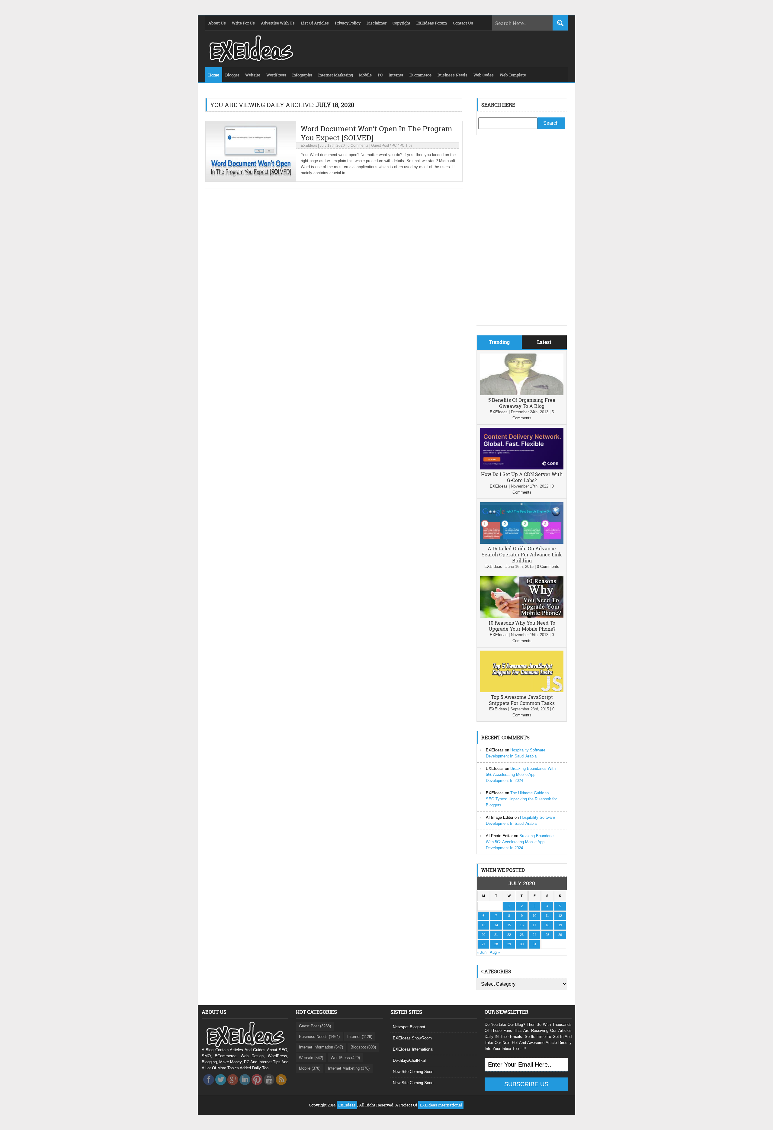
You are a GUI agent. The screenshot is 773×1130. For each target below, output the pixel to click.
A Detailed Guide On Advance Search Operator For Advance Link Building (522, 554)
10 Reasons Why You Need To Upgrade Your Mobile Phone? (522, 625)
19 (560, 925)
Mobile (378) (309, 1068)
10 (534, 915)
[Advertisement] (521, 234)
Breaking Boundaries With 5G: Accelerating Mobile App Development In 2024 (521, 774)
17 (534, 925)
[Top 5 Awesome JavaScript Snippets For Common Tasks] (521, 691)
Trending (499, 342)
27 (483, 944)
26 (560, 934)
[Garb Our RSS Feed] (281, 1086)
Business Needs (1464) (319, 1036)
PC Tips (405, 145)
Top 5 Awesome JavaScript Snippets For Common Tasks (522, 700)
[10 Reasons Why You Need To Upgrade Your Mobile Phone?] (521, 616)
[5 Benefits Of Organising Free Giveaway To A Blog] (521, 394)
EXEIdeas (309, 145)
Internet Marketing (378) (349, 1068)
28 (496, 944)
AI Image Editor (499, 817)
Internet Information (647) (321, 1047)
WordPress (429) (345, 1057)
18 (547, 925)
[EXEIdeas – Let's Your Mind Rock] (250, 61)
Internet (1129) (359, 1036)
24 (534, 934)
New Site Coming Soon (413, 1071)
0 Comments (548, 566)
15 (509, 925)
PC (394, 145)
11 (547, 915)
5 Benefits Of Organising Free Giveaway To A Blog (521, 403)
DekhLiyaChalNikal (409, 1060)
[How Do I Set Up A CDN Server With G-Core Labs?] (521, 468)
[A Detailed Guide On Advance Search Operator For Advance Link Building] (521, 542)
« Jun (481, 952)
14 (496, 925)
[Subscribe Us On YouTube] (269, 1086)
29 (509, 944)
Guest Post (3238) (315, 1026)
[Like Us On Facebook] (209, 1086)
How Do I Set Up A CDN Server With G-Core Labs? (522, 477)
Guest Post (380, 145)
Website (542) (311, 1057)
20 (483, 934)
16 (522, 925)
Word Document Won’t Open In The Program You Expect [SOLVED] (376, 133)
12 (560, 915)
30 (522, 944)
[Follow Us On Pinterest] (257, 1086)
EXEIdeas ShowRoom (412, 1038)
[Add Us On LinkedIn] (245, 1086)
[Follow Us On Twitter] (221, 1086)
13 (483, 925)
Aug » (495, 952)
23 (522, 934)
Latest (544, 342)
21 (496, 934)
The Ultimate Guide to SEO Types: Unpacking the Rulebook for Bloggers (521, 799)
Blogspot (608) (363, 1047)
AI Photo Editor (499, 836)
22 (509, 934)
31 (534, 944)
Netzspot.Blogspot (409, 1027)
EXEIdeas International (413, 1049)
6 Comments (358, 145)
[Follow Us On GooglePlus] (233, 1086)
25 (547, 934)
